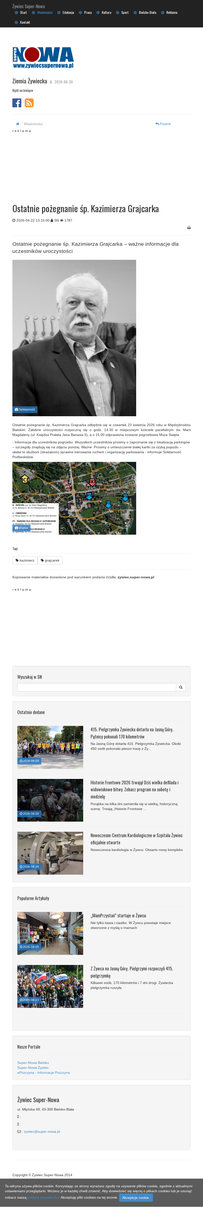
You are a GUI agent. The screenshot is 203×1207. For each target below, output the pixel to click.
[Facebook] (16, 105)
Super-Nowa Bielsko (33, 1063)
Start (22, 12)
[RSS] (29, 105)
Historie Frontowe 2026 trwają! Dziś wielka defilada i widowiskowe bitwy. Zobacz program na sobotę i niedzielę (134, 789)
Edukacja (67, 12)
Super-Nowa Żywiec (33, 1068)
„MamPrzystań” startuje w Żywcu (118, 915)
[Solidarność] (99, 338)
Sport (124, 12)
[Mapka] (99, 498)
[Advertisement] (105, 164)
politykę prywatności (43, 1197)
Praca (87, 12)
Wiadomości (43, 12)
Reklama (170, 12)
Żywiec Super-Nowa (28, 5)
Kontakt (24, 22)
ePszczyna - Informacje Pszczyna (43, 1073)
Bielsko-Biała (146, 12)
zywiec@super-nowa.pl (42, 1131)
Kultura (105, 12)
